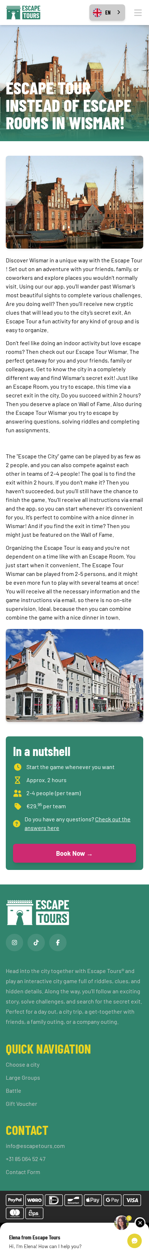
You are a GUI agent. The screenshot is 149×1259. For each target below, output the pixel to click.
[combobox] (107, 12)
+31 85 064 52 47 (26, 1158)
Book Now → (74, 853)
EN (108, 12)
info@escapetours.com (35, 1145)
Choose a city (22, 1064)
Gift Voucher (21, 1103)
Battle (13, 1090)
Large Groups (23, 1077)
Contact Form (23, 1171)
